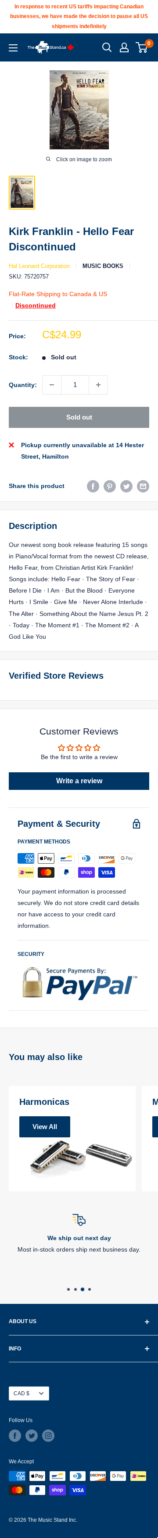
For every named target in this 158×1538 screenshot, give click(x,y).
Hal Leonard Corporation (39, 266)
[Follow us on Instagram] (48, 1435)
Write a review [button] (79, 781)
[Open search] (107, 47)
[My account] (124, 47)
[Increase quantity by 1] (98, 385)
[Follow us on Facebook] (15, 1435)
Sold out (79, 417)
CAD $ (21, 1393)
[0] (141, 47)
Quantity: (23, 384)
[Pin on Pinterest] (110, 486)
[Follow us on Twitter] (31, 1435)
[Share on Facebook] (93, 486)
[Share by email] (143, 486)
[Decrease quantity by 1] (52, 385)
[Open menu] (13, 47)
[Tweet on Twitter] (126, 486)
